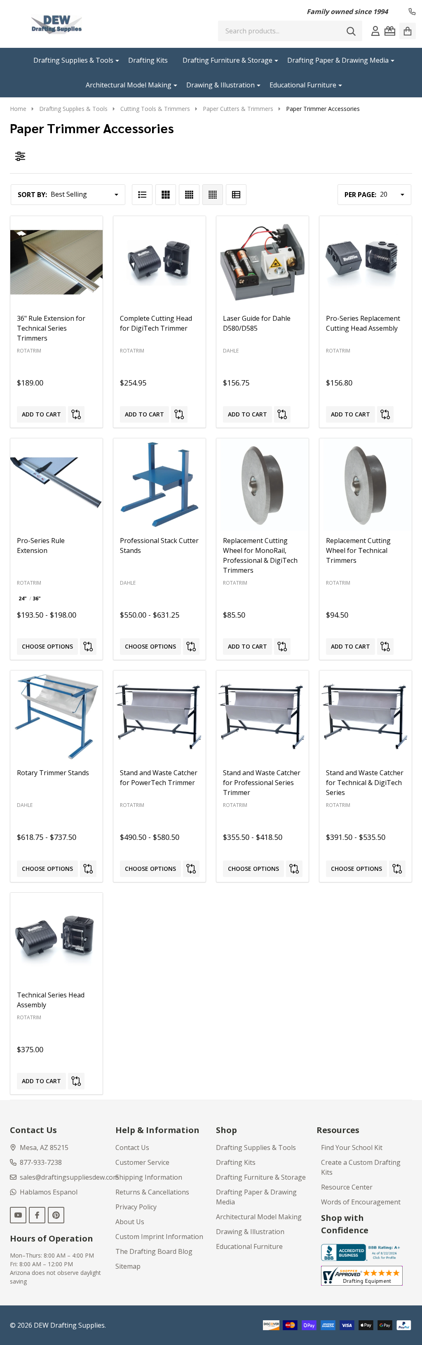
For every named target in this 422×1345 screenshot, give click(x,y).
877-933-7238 (41, 1162)
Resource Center (347, 1187)
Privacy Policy (136, 1206)
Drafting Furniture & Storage (227, 60)
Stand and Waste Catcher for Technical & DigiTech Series (364, 782)
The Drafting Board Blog (153, 1251)
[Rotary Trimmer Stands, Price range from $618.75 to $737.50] (56, 716)
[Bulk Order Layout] (236, 194)
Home (18, 109)
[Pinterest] (56, 1215)
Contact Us (132, 1147)
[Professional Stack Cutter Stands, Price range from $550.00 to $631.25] (159, 484)
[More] (114, 60)
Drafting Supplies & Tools (73, 60)
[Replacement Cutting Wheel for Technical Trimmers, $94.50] (365, 484)
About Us (129, 1221)
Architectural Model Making (128, 84)
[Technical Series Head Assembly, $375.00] (56, 939)
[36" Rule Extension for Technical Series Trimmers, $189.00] (56, 262)
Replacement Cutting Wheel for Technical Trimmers (358, 550)
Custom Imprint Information (159, 1236)
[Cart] (407, 31)
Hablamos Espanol (48, 1192)
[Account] (375, 31)
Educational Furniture (303, 84)
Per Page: (360, 194)
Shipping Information (148, 1177)
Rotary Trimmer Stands (53, 772)
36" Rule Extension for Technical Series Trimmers (51, 328)
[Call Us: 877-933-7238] (412, 11)
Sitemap (128, 1266)
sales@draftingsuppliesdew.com (69, 1177)
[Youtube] (18, 1215)
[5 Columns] (212, 194)
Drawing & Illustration (220, 84)
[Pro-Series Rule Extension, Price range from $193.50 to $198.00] (56, 484)
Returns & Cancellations (152, 1192)
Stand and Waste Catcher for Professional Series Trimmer (261, 782)
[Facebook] (37, 1215)
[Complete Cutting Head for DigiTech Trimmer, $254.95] (159, 262)
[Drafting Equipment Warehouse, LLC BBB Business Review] (362, 1251)
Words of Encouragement (361, 1201)
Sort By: (32, 194)
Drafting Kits (148, 60)
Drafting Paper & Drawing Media (338, 60)
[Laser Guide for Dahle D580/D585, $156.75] (262, 262)
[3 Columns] (165, 194)
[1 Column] (142, 194)
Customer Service (142, 1162)
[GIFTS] (389, 31)
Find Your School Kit (351, 1147)
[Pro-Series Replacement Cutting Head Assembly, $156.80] (365, 262)
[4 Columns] (189, 194)
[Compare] (76, 414)
